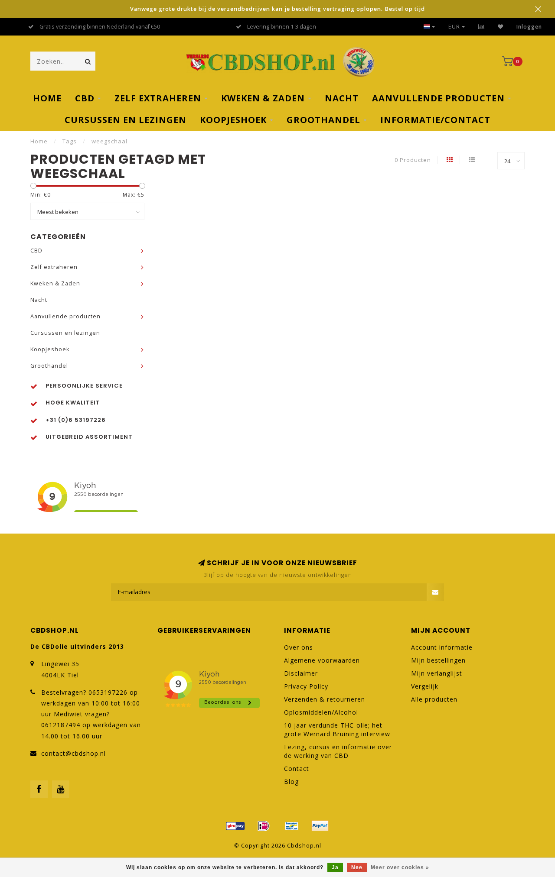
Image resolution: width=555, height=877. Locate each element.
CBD (85, 98)
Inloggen (529, 26)
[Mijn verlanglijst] (500, 26)
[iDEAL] (263, 825)
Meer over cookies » (400, 867)
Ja (335, 867)
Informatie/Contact (435, 120)
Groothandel (323, 120)
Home (47, 98)
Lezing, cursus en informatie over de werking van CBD (338, 751)
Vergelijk (424, 686)
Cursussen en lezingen (125, 120)
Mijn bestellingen (438, 660)
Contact (296, 768)
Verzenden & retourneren (324, 699)
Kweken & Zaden (263, 98)
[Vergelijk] (481, 26)
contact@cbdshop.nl (73, 753)
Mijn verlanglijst (436, 673)
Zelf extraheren (157, 98)
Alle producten (434, 699)
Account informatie (442, 647)
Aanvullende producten (438, 98)
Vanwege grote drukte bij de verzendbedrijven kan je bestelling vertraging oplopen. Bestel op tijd (277, 9)
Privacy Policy (306, 686)
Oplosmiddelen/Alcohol (321, 712)
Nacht (342, 98)
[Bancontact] (292, 825)
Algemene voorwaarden (322, 660)
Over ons (298, 647)
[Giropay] (235, 825)
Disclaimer (301, 673)
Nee (356, 867)
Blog (291, 781)
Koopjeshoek (233, 120)
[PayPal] (320, 825)
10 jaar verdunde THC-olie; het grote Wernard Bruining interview (337, 729)
